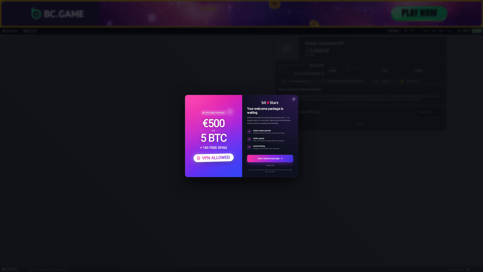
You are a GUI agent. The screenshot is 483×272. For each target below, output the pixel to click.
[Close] (294, 99)
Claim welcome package (268, 158)
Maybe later (270, 165)
